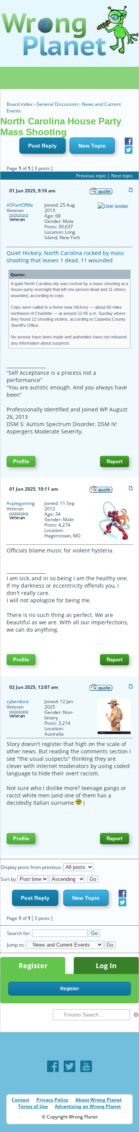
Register (33, 965)
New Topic (92, 146)
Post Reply (42, 146)
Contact (20, 1099)
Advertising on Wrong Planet (88, 1106)
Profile (21, 461)
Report (114, 461)
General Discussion (57, 104)
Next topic (122, 175)
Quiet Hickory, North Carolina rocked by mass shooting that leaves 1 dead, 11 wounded (65, 256)
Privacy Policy (52, 1099)
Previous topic (91, 175)
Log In (106, 965)
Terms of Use (33, 1106)
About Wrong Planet (98, 1099)
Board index (19, 104)
